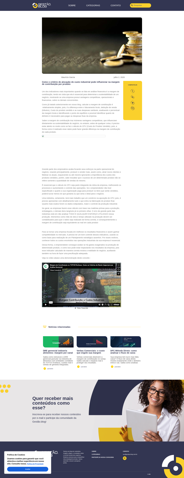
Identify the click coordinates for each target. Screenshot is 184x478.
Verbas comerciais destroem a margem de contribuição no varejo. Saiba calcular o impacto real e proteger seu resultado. (91, 360)
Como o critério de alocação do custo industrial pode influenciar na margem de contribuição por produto (81, 83)
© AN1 (149, 474)
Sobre (72, 5)
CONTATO (116, 5)
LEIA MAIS (50, 369)
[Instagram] (124, 458)
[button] (132, 90)
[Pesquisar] (140, 5)
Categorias (93, 5)
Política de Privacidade (35, 464)
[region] (27, 462)
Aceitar (27, 469)
